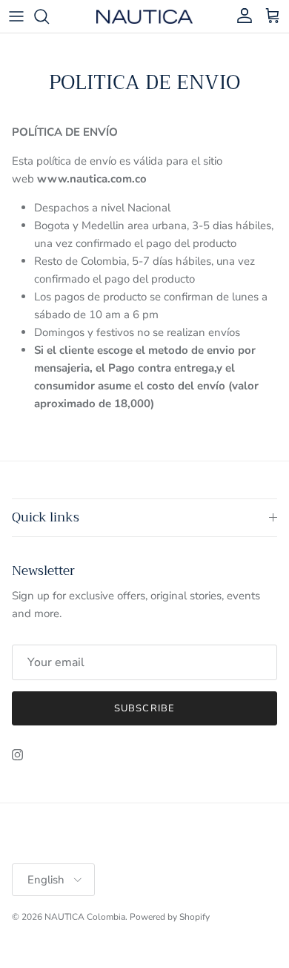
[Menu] (16, 16)
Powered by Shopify (170, 917)
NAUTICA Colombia (84, 917)
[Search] (49, 16)
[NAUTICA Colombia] (144, 16)
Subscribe (144, 708)
